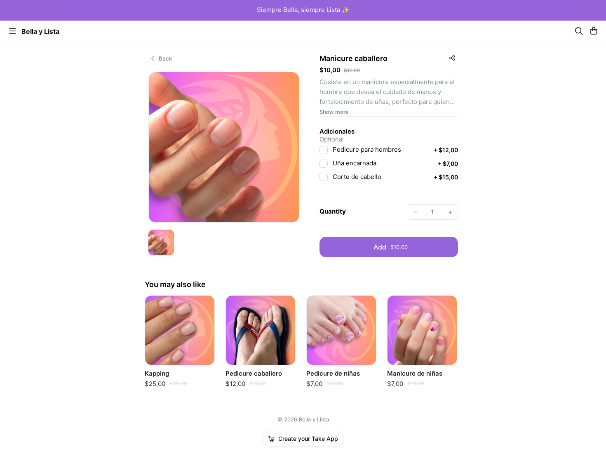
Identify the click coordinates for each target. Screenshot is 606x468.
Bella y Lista (40, 31)
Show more (334, 112)
